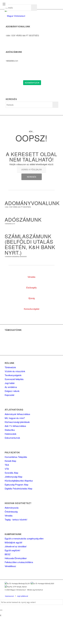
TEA (7, 464)
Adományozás (12, 507)
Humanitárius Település (16, 456)
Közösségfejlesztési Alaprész (19, 480)
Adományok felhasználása (17, 414)
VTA (7, 468)
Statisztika (10, 429)
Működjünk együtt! (13, 542)
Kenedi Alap (10, 460)
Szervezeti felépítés (14, 379)
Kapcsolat (9, 394)
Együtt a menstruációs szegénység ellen (24, 538)
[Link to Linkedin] (47, 593)
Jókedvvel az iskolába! (16, 546)
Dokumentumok (12, 437)
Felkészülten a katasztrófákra (19, 562)
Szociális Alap (11, 472)
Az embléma (11, 387)
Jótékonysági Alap (13, 476)
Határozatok (10, 433)
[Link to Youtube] (56, 593)
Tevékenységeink (13, 375)
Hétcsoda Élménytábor (16, 558)
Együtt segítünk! (12, 550)
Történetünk (10, 367)
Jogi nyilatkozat (22, 596)
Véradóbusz (10, 566)
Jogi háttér (10, 383)
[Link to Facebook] (43, 593)
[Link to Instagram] (52, 593)
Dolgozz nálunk (12, 390)
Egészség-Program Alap (16, 484)
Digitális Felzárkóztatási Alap (18, 488)
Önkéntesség (11, 511)
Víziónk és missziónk (15, 371)
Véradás (9, 515)
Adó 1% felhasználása (15, 425)
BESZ (7, 554)
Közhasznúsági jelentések (17, 421)
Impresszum (9, 596)
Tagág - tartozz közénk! (16, 519)
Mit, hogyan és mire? (15, 418)
